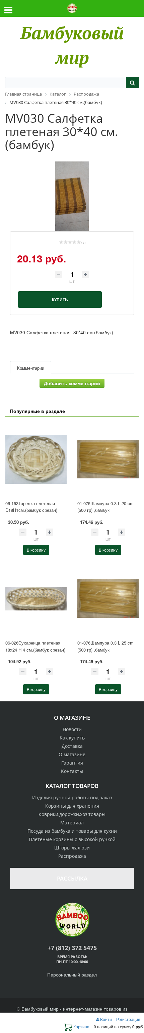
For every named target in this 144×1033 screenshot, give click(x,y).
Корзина (80, 1026)
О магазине (72, 754)
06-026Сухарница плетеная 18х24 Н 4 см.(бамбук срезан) (35, 646)
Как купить (72, 737)
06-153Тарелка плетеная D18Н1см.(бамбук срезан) (31, 506)
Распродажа (72, 856)
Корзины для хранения (72, 806)
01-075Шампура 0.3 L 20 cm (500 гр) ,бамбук (105, 506)
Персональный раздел (72, 974)
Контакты (72, 771)
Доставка (72, 746)
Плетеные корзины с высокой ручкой (72, 839)
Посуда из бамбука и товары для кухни (72, 831)
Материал (72, 822)
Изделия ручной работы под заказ (72, 797)
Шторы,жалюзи (72, 847)
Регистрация (128, 1019)
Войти (106, 1019)
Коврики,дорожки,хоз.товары (72, 814)
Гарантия (72, 763)
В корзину (36, 550)
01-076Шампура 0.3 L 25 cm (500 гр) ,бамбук (105, 646)
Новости (72, 729)
